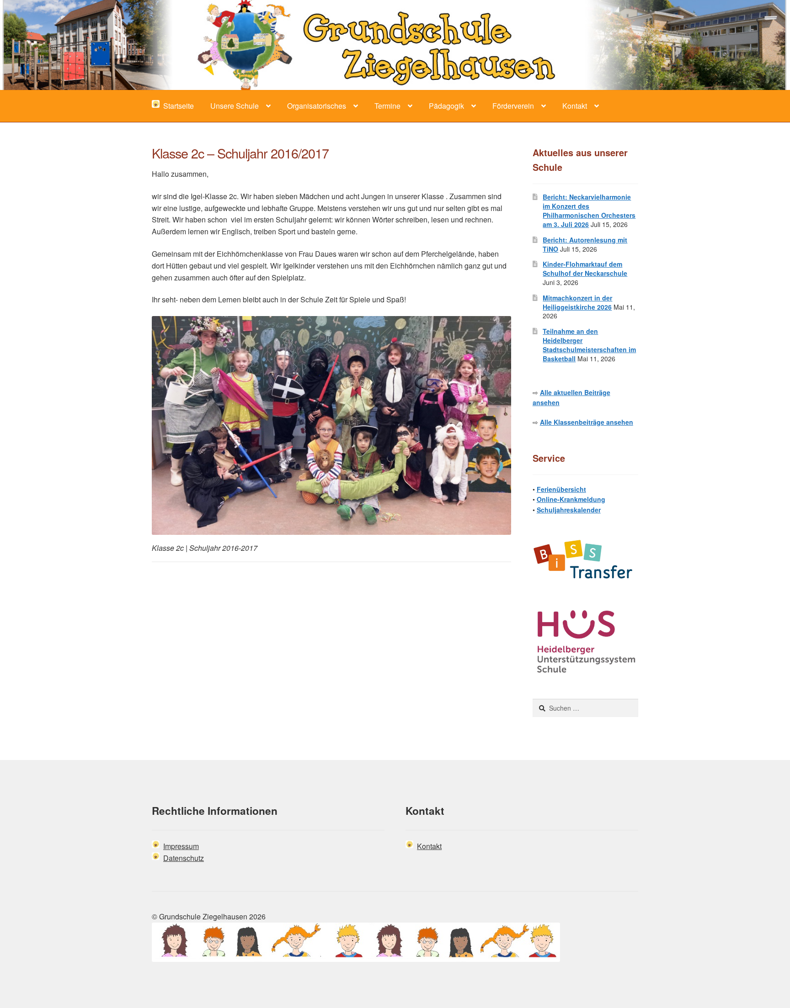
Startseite (177, 105)
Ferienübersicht (561, 489)
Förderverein (513, 105)
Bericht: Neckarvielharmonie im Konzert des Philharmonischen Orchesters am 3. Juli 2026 (589, 210)
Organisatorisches (316, 105)
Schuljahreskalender (569, 509)
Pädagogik (446, 105)
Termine (387, 105)
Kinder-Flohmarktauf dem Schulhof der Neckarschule (585, 268)
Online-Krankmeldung (571, 499)
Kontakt (574, 105)
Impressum (181, 846)
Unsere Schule (234, 105)
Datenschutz (183, 858)
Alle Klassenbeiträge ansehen (586, 422)
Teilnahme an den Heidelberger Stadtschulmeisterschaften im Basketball (589, 345)
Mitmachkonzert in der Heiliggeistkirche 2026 (577, 302)
